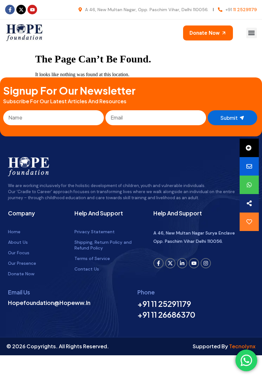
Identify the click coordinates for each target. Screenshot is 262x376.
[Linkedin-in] (182, 263)
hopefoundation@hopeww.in (49, 302)
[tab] (249, 148)
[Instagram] (206, 263)
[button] (251, 33)
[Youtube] (32, 9)
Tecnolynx (242, 346)
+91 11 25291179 (164, 303)
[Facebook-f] (10, 9)
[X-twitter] (21, 9)
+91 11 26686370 (166, 314)
